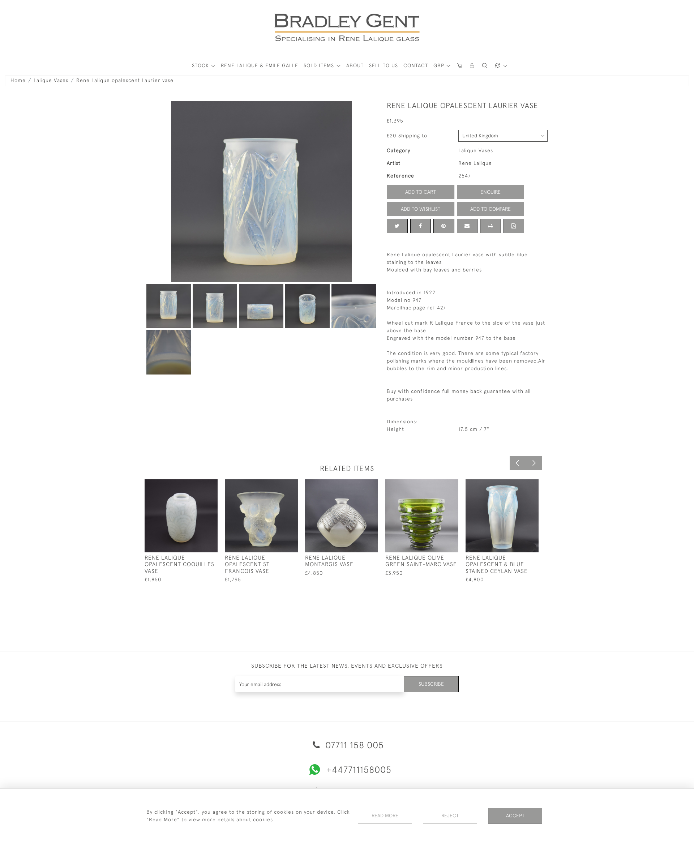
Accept (515, 815)
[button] (472, 65)
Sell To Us (383, 65)
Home (18, 80)
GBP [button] (439, 65)
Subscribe (431, 684)
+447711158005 (358, 769)
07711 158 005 (353, 745)
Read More (385, 815)
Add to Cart (420, 192)
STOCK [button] (201, 65)
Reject (450, 815)
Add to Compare (490, 209)
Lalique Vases (51, 80)
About (355, 65)
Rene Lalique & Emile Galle (259, 65)
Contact (415, 65)
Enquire (490, 192)
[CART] (459, 65)
